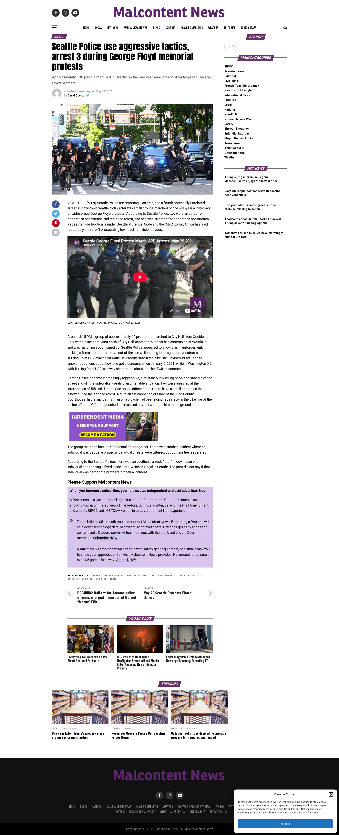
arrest (97, 575)
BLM (137, 575)
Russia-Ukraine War (136, 27)
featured (150, 575)
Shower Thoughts (236, 128)
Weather (213, 27)
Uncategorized (234, 153)
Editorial (229, 27)
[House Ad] (113, 440)
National (112, 27)
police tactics (191, 575)
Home (86, 27)
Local (98, 27)
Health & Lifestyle (192, 27)
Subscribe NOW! (105, 538)
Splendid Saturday (236, 133)
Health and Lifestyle (238, 90)
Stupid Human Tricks (238, 138)
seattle (89, 579)
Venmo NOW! (126, 560)
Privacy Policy (218, 812)
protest (74, 579)
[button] (331, 794)
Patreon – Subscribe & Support (135, 812)
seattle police (107, 579)
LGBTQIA (170, 27)
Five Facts (231, 81)
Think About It (234, 148)
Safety (228, 124)
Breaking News (234, 71)
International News (237, 95)
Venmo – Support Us (172, 812)
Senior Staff (248, 27)
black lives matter (118, 575)
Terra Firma (232, 143)
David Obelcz (76, 95)
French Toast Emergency (241, 85)
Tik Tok (219, 806)
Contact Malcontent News (194, 806)
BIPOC (156, 27)
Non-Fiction (232, 114)
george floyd (168, 575)
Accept (285, 823)
